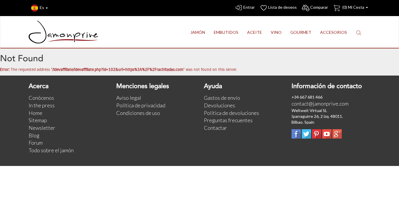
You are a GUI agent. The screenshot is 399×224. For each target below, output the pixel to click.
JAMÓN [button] (197, 32)
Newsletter (42, 128)
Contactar (215, 128)
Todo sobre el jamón (51, 150)
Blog (34, 135)
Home (35, 113)
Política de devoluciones (231, 113)
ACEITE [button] (254, 32)
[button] (358, 32)
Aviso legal (128, 97)
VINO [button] (276, 32)
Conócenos (41, 97)
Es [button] (42, 7)
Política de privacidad (140, 105)
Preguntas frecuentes (228, 120)
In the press (42, 105)
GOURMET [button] (300, 32)
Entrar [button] (249, 7)
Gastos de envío (222, 97)
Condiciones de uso (138, 113)
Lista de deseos (282, 7)
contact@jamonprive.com (320, 103)
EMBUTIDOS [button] (226, 32)
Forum (36, 142)
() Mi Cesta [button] (353, 7)
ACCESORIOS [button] (333, 32)
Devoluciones (219, 105)
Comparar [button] (319, 7)
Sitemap (38, 120)
